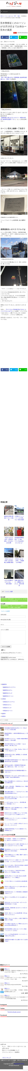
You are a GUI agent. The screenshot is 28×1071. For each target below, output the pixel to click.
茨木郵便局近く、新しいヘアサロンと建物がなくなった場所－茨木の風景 (14, 606)
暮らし (15, 32)
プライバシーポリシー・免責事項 (10, 1052)
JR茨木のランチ (7, 707)
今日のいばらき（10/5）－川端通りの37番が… (19, 560)
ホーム (4, 1046)
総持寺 (4, 713)
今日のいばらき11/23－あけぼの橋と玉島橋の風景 (8, 560)
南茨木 (4, 716)
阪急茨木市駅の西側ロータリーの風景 (8, 518)
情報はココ (6, 969)
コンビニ (7, 591)
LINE (25, 37)
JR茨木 (4, 699)
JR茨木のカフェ (7, 704)
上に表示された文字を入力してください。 (11, 652)
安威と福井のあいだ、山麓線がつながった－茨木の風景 (19, 583)
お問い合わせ (5, 1048)
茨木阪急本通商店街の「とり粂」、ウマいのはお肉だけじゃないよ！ (19, 540)
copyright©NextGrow (19, 1063)
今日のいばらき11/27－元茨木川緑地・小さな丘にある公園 (8, 540)
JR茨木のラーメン (8, 710)
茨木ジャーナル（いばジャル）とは (17, 1046)
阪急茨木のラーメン (8, 696)
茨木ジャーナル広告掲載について (10, 1050)
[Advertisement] (14, 333)
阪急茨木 (4, 684)
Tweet (16, 37)
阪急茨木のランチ (7, 693)
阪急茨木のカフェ (7, 690)
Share (7, 37)
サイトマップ (7, 1057)
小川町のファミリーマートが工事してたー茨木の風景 (19, 518)
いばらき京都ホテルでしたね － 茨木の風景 (9, 582)
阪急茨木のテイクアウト (9, 687)
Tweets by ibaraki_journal (14, 1012)
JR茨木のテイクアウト (9, 701)
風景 (11, 591)
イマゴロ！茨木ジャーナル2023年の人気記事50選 (16, 881)
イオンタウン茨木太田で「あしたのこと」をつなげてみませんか (14, 599)
